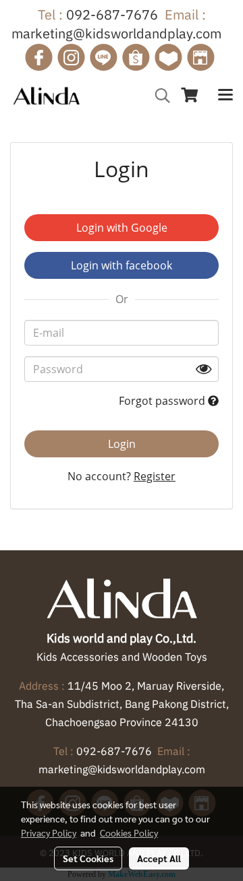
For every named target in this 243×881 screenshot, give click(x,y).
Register (155, 476)
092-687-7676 (112, 14)
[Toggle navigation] (225, 95)
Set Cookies (88, 858)
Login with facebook (121, 265)
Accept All (159, 858)
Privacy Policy (48, 832)
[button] (157, 95)
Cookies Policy (129, 832)
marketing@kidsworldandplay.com (116, 33)
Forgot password (163, 400)
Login (122, 443)
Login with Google (121, 227)
